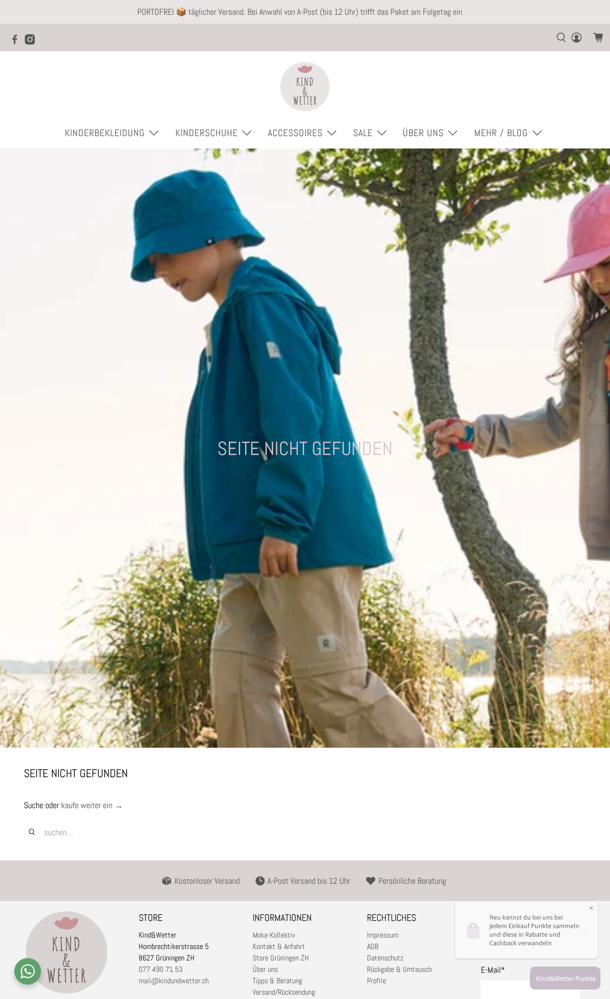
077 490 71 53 (161, 969)
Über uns (265, 969)
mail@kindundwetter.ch (174, 981)
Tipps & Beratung (277, 981)
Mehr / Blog (501, 133)
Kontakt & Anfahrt (279, 946)
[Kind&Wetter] (305, 86)
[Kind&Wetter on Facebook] (17, 42)
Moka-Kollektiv (274, 935)
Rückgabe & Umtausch (399, 969)
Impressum (382, 935)
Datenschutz (385, 958)
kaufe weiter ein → (92, 805)
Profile (376, 981)
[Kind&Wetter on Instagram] (32, 42)
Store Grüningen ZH (281, 958)
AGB (372, 946)
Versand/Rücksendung (284, 992)
